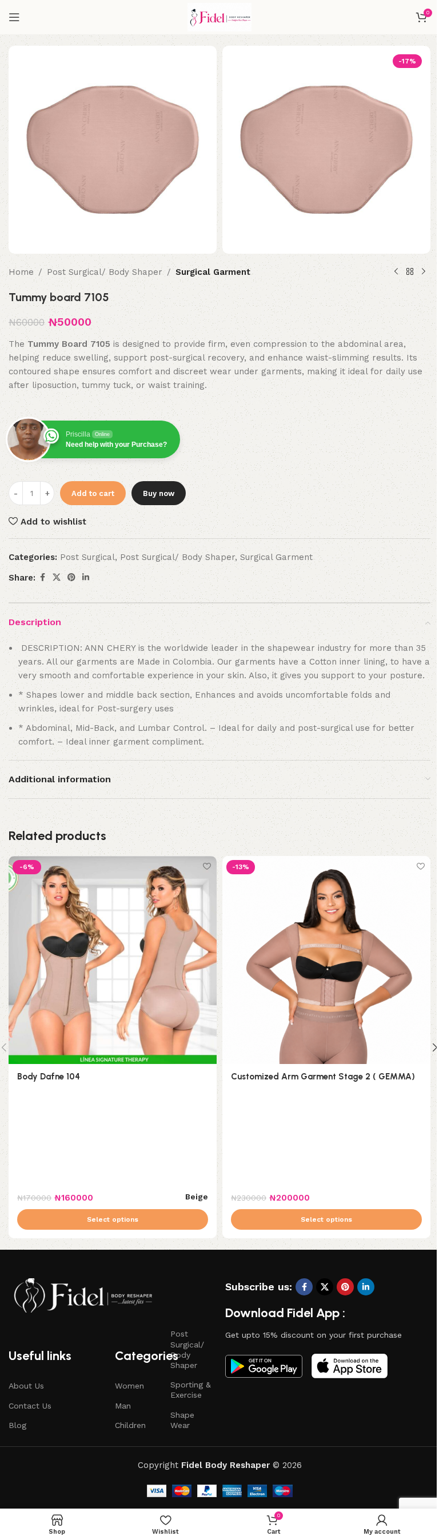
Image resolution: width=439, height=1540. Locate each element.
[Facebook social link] (42, 577)
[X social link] (56, 577)
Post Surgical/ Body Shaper (104, 272)
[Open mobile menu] (14, 17)
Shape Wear (182, 1420)
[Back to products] (410, 272)
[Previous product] (396, 272)
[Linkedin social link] (86, 577)
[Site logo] (219, 16)
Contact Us (30, 1405)
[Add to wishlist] (207, 866)
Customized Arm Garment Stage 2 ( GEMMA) (323, 1076)
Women (129, 1385)
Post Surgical (87, 557)
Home (21, 272)
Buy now (158, 493)
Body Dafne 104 (48, 1076)
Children (130, 1425)
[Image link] (83, 1295)
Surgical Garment (212, 272)
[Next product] (423, 272)
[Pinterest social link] (71, 577)
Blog (17, 1425)
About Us (26, 1385)
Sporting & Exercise (190, 1389)
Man (123, 1405)
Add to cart (92, 493)
